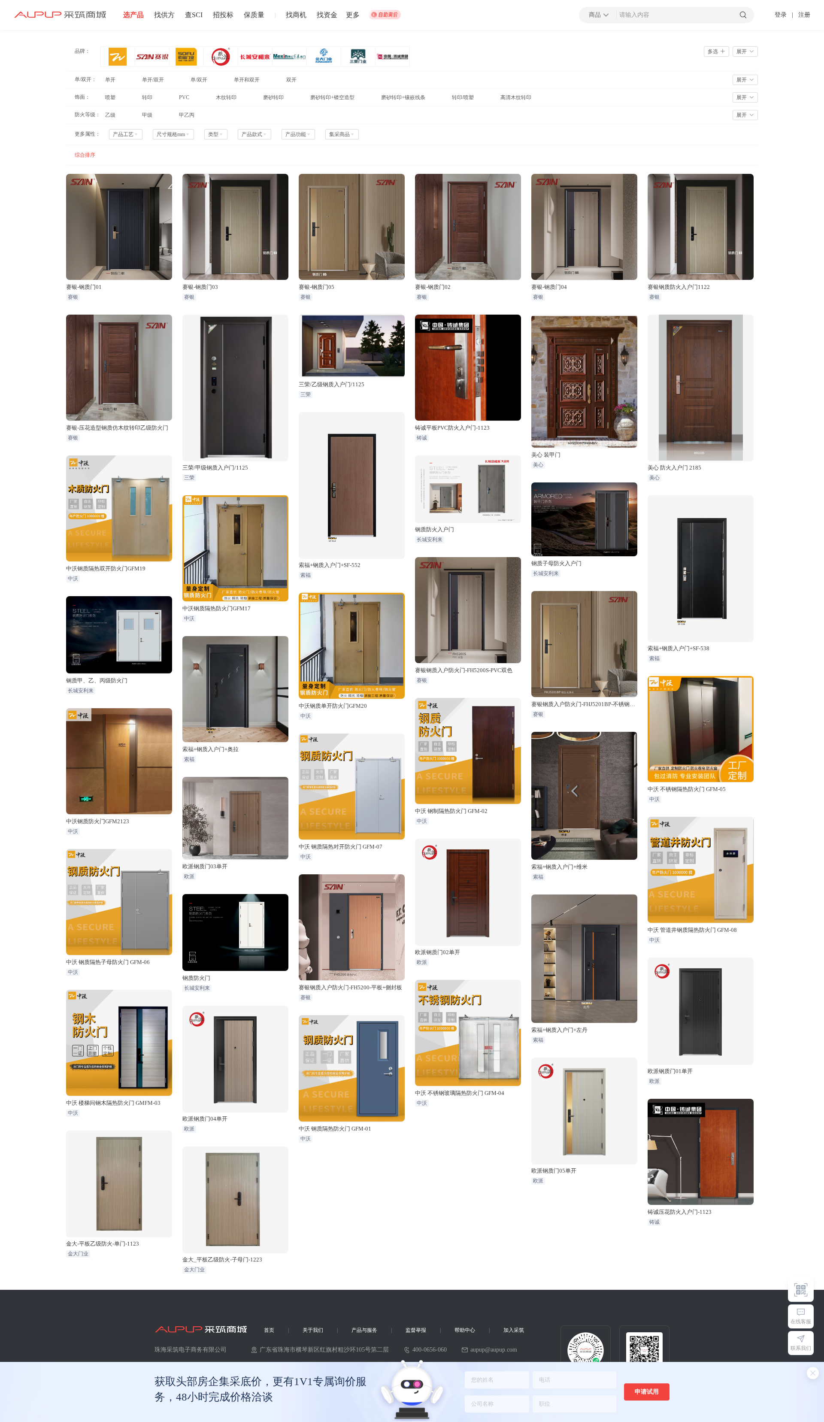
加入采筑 (513, 1330)
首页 (269, 1330)
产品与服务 (364, 1330)
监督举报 (416, 1330)
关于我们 (313, 1330)
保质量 (254, 15)
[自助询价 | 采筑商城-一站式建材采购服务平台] (384, 15)
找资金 (327, 15)
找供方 (164, 15)
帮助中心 (464, 1330)
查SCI (194, 15)
